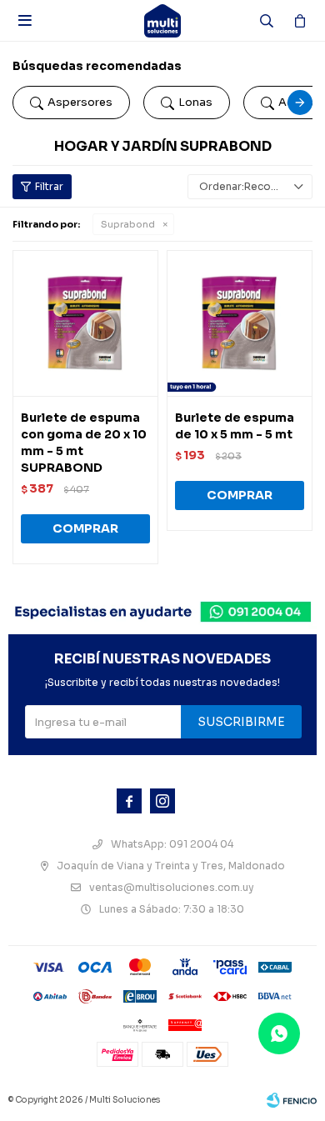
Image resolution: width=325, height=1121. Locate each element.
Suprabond (128, 224)
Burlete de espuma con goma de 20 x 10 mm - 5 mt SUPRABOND (84, 442)
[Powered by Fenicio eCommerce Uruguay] (292, 1100)
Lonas (195, 102)
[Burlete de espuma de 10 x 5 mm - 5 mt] (239, 323)
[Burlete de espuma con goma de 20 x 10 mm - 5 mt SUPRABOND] (85, 323)
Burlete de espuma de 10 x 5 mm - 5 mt (234, 426)
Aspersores (80, 102)
